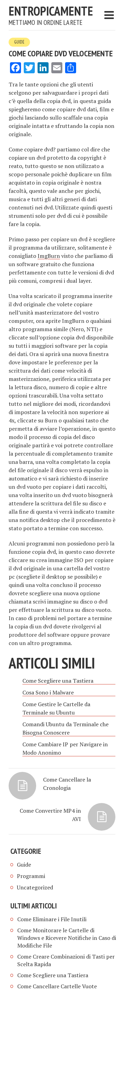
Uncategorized (35, 887)
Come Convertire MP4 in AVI (50, 815)
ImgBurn (49, 256)
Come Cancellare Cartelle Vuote (57, 986)
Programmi (31, 876)
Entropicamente (51, 11)
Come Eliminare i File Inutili (51, 919)
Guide (19, 42)
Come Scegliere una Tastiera (52, 975)
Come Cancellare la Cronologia (67, 784)
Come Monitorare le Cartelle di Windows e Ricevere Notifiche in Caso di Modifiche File (66, 937)
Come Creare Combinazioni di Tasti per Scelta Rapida (66, 960)
